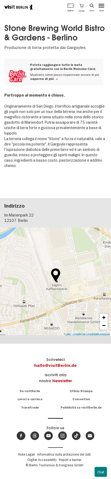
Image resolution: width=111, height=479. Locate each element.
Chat (100, 472)
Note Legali (26, 454)
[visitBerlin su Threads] (34, 435)
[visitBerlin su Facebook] (21, 435)
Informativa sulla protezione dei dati (64, 454)
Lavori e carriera (30, 399)
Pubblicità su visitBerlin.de (81, 407)
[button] (81, 7)
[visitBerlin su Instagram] (62, 435)
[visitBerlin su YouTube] (48, 435)
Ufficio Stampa (81, 391)
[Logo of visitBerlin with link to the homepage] (18, 7)
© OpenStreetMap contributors (98, 334)
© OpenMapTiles (78, 334)
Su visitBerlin (30, 391)
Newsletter (62, 380)
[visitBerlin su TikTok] (76, 435)
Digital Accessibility (42, 459)
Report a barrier (70, 459)
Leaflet (68, 334)
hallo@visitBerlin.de (55, 365)
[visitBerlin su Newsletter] (90, 435)
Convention (81, 399)
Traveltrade (30, 407)
